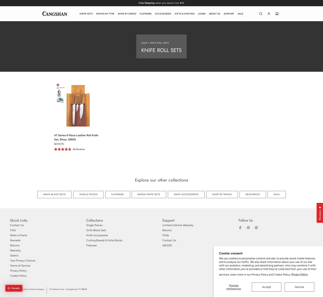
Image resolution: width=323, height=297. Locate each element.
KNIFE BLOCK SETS (54, 194)
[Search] (260, 13)
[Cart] (277, 13)
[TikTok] (256, 227)
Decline (299, 287)
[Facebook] (240, 227)
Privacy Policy (299, 274)
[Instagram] (248, 227)
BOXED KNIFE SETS (149, 194)
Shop (144, 43)
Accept (266, 287)
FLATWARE (117, 194)
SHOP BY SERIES (222, 194)
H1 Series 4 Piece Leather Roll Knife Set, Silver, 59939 (76, 137)
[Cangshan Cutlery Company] (54, 13)
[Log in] (269, 13)
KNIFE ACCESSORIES (186, 194)
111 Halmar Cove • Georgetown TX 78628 (68, 289)
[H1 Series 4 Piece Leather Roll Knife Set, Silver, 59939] (78, 106)
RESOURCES (253, 194)
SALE (277, 194)
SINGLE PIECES (88, 194)
